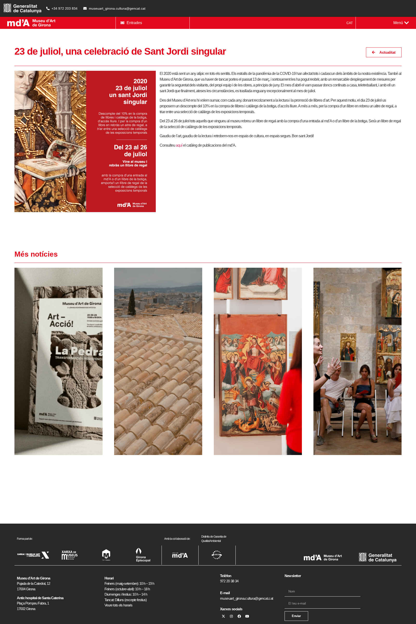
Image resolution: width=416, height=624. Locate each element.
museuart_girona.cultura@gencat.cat (246, 598)
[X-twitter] (223, 616)
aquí (179, 145)
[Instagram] (231, 616)
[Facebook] (239, 616)
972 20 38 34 (229, 581)
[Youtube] (247, 616)
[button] (401, 23)
